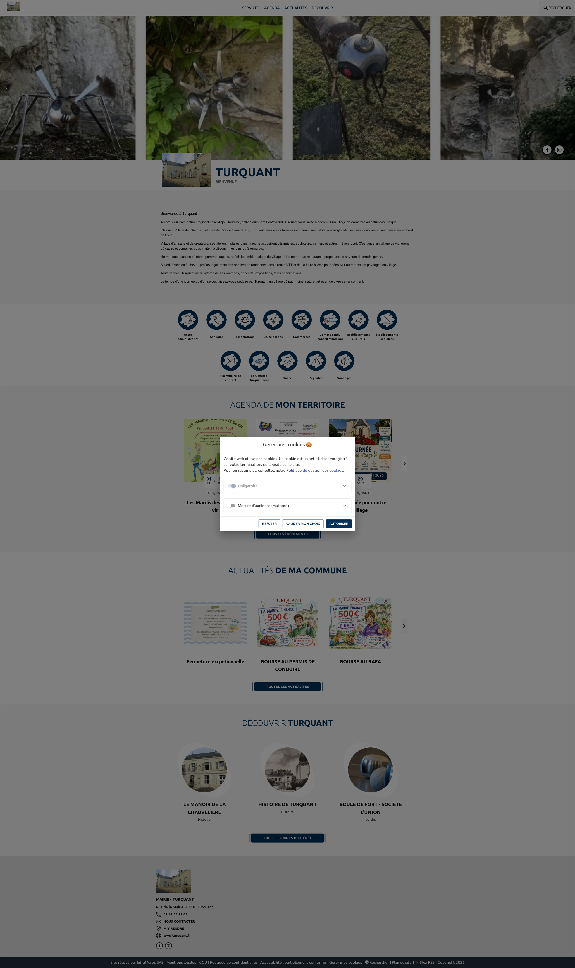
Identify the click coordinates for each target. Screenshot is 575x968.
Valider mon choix (303, 523)
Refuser (269, 523)
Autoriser (339, 523)
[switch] (229, 505)
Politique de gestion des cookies (314, 470)
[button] (287, 486)
